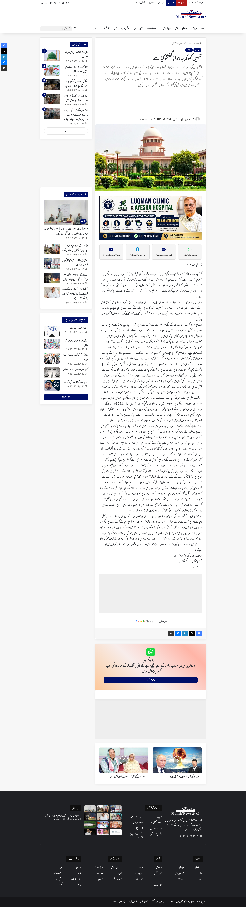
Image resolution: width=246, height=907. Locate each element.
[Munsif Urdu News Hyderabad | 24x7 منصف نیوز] (191, 14)
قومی (176, 28)
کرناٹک (200, 879)
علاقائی (184, 28)
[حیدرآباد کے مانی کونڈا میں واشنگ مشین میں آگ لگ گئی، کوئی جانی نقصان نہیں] (52, 278)
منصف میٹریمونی (138, 823)
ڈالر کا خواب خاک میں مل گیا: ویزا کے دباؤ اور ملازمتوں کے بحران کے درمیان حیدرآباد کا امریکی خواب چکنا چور (75, 115)
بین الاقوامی (167, 28)
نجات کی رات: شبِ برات (79, 328)
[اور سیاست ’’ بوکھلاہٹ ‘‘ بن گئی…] (52, 385)
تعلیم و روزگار (57, 873)
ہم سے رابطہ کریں (156, 828)
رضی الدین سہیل (186, 120)
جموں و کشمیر (158, 873)
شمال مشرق (139, 879)
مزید (94, 28)
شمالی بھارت (158, 885)
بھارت (140, 867)
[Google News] (144, 622)
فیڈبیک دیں (122, 902)
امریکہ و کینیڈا (99, 867)
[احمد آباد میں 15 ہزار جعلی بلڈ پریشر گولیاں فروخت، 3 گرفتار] (52, 263)
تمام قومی (159, 867)
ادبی (61, 867)
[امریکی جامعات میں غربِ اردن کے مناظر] (52, 344)
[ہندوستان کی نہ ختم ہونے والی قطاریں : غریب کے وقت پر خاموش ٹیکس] (52, 99)
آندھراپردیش (179, 873)
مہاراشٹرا (181, 879)
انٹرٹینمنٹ (106, 28)
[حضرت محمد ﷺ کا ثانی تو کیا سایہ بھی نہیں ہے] (52, 55)
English (181, 3)
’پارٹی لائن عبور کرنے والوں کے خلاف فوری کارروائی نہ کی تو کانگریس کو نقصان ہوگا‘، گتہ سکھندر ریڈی (75, 294)
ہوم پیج (159, 817)
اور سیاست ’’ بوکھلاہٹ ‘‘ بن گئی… (76, 382)
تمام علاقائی (199, 867)
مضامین (189, 50)
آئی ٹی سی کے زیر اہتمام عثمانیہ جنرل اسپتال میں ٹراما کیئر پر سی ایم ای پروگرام (75, 248)
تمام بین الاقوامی (116, 867)
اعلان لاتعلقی (155, 902)
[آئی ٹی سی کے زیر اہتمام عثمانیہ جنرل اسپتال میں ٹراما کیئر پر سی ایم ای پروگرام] (52, 249)
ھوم (202, 28)
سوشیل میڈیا (125, 28)
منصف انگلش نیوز (156, 823)
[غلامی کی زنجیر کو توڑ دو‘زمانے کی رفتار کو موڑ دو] (52, 358)
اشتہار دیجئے (152, 3)
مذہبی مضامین (138, 28)
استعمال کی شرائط (141, 3)
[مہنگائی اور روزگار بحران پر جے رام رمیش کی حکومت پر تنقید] (52, 70)
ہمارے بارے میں (136, 817)
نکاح (79, 885)
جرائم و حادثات (153, 28)
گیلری (60, 885)
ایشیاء (120, 873)
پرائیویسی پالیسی (144, 902)
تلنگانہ (201, 873)
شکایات (114, 902)
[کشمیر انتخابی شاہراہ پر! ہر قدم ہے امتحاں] (52, 372)
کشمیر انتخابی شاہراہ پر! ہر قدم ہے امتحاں (75, 370)
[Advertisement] (150, 104)
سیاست (190, 43)
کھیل (115, 28)
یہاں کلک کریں (151, 680)
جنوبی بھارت (139, 873)
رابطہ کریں (161, 3)
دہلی (161, 879)
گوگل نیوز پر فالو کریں (155, 834)
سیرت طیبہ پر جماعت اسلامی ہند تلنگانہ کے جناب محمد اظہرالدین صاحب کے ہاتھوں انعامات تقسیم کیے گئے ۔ (66, 231)
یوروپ (100, 879)
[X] (197, 836)
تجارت (78, 873)
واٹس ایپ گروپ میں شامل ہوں (136, 835)
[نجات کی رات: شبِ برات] (52, 331)
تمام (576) (66, 397)
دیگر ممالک (99, 873)
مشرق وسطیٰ (117, 879)
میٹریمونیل (171, 3)
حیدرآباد (194, 28)
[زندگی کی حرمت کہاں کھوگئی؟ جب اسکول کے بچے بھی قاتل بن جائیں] (52, 84)
